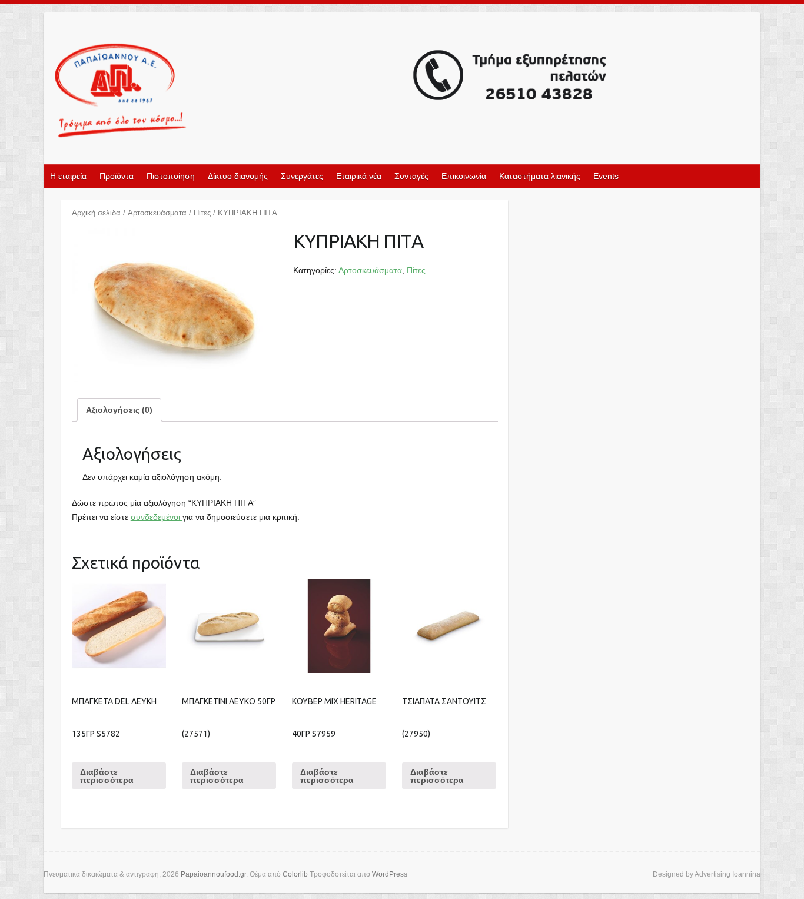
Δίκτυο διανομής (238, 176)
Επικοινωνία (463, 176)
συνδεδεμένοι (156, 517)
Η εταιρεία (68, 176)
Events (606, 176)
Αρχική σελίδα (96, 212)
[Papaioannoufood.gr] (331, 91)
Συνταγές (411, 176)
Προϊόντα (116, 176)
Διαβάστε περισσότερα (107, 776)
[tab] (119, 410)
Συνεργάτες (302, 176)
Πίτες (202, 212)
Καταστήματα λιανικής (539, 176)
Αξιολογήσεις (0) (119, 409)
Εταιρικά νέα (358, 176)
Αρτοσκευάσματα (157, 212)
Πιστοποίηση (171, 176)
